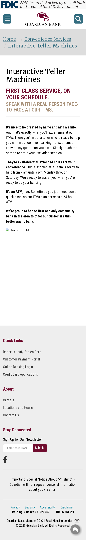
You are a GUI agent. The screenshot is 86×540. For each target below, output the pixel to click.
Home (9, 39)
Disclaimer (67, 507)
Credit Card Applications (20, 374)
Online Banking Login (18, 367)
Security (30, 507)
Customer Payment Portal (21, 359)
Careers (8, 400)
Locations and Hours (18, 408)
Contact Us (11, 415)
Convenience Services (47, 39)
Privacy (15, 507)
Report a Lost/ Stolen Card (22, 352)
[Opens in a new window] (43, 19)
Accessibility (48, 507)
